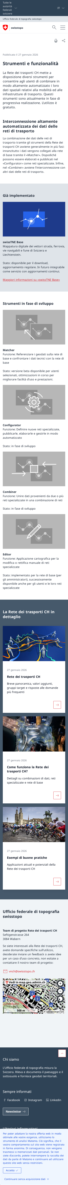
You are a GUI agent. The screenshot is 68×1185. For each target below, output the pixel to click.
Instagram (35, 1100)
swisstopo (17, 27)
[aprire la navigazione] (63, 27)
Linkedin (55, 1100)
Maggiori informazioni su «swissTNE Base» (31, 280)
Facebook (13, 1100)
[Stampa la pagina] (56, 40)
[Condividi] (63, 40)
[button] (62, 1053)
